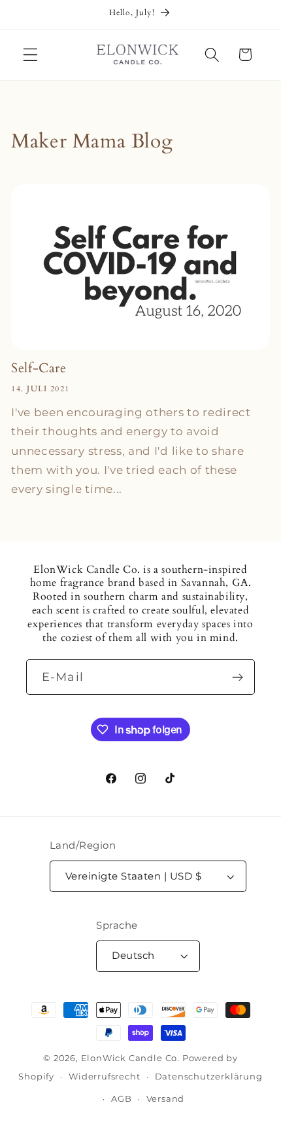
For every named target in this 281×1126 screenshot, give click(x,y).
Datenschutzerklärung (209, 1076)
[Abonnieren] (237, 677)
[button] (30, 54)
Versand (165, 1099)
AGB (121, 1099)
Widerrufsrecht (104, 1076)
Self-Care (38, 368)
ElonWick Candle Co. (130, 1058)
